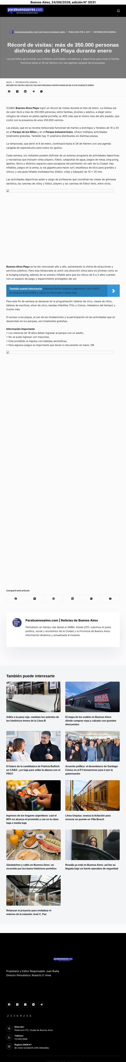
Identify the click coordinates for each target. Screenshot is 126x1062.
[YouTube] (33, 1004)
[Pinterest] (53, 599)
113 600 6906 (20, 1039)
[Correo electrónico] (110, 599)
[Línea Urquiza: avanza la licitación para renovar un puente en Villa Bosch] (92, 795)
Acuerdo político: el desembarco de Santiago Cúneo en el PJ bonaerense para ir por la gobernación (91, 770)
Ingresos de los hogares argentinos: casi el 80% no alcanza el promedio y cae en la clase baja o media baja (32, 819)
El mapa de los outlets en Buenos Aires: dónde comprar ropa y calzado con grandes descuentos (90, 721)
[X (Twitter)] (17, 91)
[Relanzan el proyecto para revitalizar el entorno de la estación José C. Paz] (33, 890)
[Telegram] (33, 91)
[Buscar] (118, 11)
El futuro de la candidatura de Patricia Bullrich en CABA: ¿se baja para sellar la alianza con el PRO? (33, 770)
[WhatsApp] (41, 91)
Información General (105, 32)
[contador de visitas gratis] (19, 1015)
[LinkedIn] (25, 91)
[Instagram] (25, 1004)
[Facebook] (9, 91)
